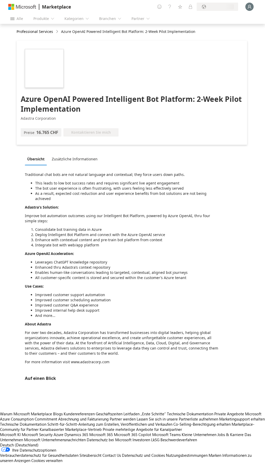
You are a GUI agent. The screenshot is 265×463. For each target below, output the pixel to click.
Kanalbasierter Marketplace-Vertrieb (71, 429)
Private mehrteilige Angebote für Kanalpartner (142, 429)
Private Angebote (229, 413)
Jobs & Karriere (230, 434)
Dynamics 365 (76, 434)
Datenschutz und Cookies (143, 455)
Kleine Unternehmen (199, 434)
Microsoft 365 (101, 434)
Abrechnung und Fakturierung (83, 419)
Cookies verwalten (46, 460)
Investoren (141, 439)
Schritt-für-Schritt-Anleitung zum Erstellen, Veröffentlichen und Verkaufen (109, 424)
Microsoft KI (10, 434)
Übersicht (36, 158)
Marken (215, 455)
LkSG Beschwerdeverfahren (174, 439)
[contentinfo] (58, 32)
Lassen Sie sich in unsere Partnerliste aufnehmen (177, 419)
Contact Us (111, 455)
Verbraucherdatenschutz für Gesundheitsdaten (39, 455)
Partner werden (123, 419)
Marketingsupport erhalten (242, 419)
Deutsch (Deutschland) (19, 444)
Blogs (58, 413)
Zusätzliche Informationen (75, 158)
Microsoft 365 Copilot (132, 434)
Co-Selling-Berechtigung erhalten (202, 424)
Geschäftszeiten (109, 413)
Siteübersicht (90, 455)
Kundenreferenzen (79, 413)
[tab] (37, 159)
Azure (58, 434)
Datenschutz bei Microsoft (109, 439)
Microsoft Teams (166, 434)
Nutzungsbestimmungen (187, 455)
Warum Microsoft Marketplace (26, 413)
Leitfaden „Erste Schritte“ (144, 413)
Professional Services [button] (35, 31)
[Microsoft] (22, 7)
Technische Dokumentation (190, 413)
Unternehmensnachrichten (63, 439)
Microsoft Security (37, 434)
